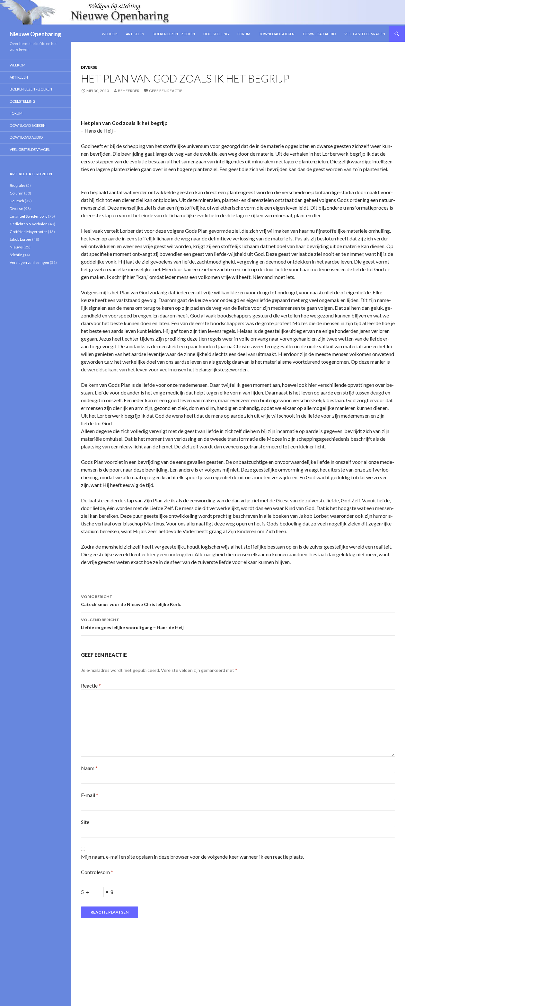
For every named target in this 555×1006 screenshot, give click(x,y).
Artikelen (135, 34)
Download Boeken (277, 34)
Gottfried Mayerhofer (28, 231)
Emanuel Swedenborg (28, 216)
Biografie (17, 185)
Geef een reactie (165, 90)
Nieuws (16, 247)
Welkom (110, 34)
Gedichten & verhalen (29, 223)
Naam (89, 768)
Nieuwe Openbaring (35, 34)
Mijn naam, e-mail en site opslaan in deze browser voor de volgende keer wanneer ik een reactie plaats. (192, 857)
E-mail (89, 795)
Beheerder (128, 90)
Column (16, 193)
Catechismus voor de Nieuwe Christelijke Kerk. (131, 600)
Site (85, 822)
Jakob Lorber (20, 239)
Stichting (17, 254)
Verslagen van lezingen (29, 262)
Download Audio (319, 34)
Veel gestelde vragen (364, 34)
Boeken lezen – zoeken (174, 34)
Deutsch (17, 200)
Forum (243, 34)
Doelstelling (216, 34)
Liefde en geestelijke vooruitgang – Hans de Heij (132, 623)
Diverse (89, 67)
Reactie (91, 685)
